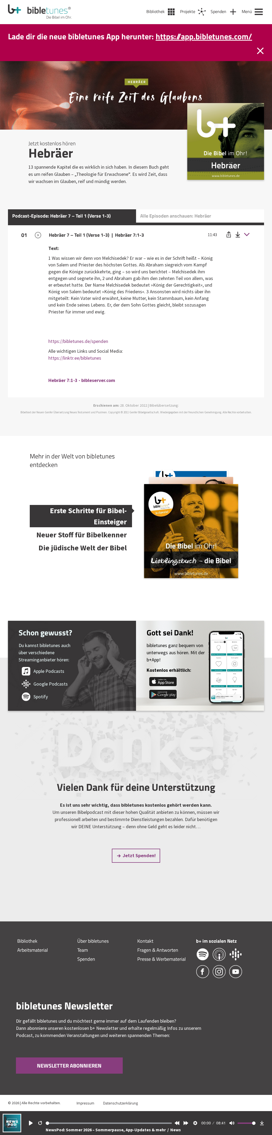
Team (82, 961)
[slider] (109, 1123)
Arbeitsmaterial (32, 961)
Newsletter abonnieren (69, 1077)
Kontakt (145, 952)
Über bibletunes (93, 952)
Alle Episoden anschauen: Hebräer (175, 227)
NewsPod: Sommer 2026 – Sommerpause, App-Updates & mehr (106, 1129)
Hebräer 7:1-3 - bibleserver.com (81, 391)
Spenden (86, 970)
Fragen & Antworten (157, 961)
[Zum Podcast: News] (12, 1131)
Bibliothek (27, 952)
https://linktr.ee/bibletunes (74, 369)
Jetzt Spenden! (139, 867)
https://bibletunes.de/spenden (78, 352)
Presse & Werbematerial (161, 970)
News (175, 1129)
